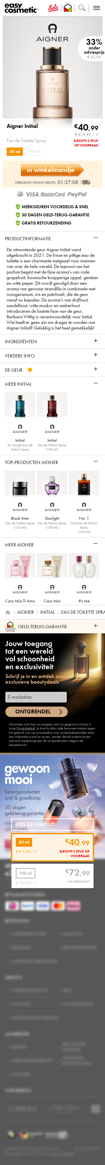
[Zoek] (82, 8)
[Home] (8, 612)
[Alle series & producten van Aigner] (52, 31)
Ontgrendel (32, 711)
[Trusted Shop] (68, 8)
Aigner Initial (22, 126)
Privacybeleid (26, 728)
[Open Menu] (22, 8)
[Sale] (53, 8)
